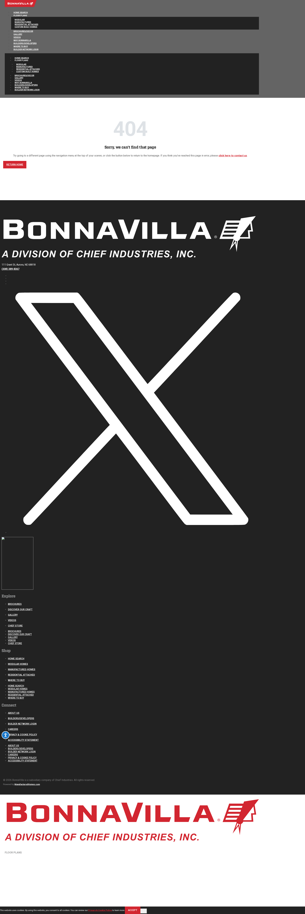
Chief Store (15, 625)
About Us (13, 713)
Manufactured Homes (21, 669)
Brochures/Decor (24, 75)
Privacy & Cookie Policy (22, 734)
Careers (13, 729)
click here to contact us (233, 155)
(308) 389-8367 (10, 268)
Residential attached (26, 24)
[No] (143, 911)
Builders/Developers (26, 85)
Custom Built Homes (27, 71)
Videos (18, 80)
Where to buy (22, 87)
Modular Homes (18, 664)
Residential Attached (21, 675)
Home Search (22, 58)
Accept (132, 910)
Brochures (15, 604)
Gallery (19, 78)
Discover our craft (20, 609)
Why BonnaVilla (23, 82)
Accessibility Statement (23, 740)
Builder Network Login (26, 49)
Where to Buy (16, 680)
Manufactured (23, 22)
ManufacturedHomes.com (27, 784)
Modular (20, 19)
